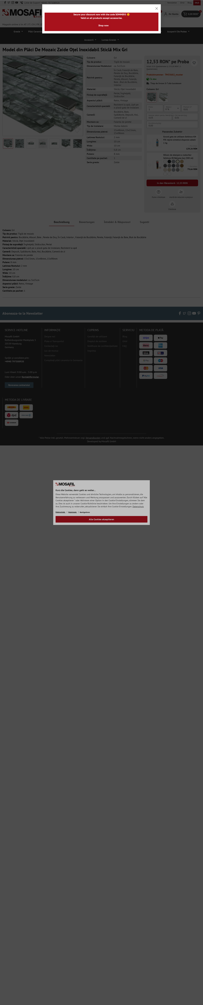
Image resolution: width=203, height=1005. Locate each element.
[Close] (156, 8)
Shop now (103, 25)
